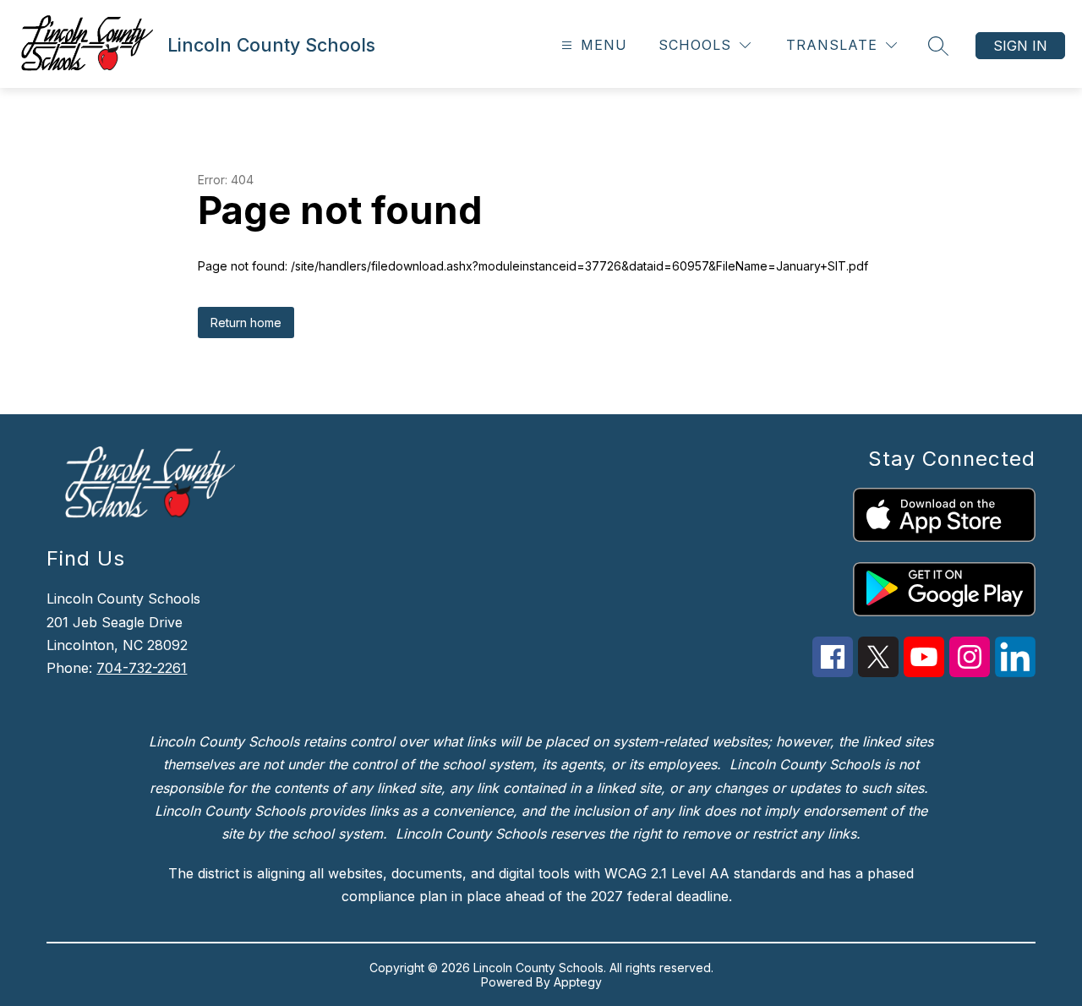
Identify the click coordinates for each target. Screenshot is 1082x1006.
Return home (245, 322)
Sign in (1020, 45)
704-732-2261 (141, 667)
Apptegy (578, 982)
